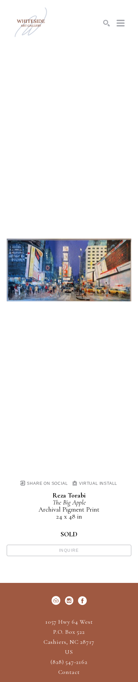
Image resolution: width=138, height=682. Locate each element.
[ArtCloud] (57, 600)
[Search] (106, 23)
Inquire (69, 550)
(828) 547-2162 (69, 662)
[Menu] (121, 23)
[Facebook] (82, 600)
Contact (69, 672)
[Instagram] (70, 600)
